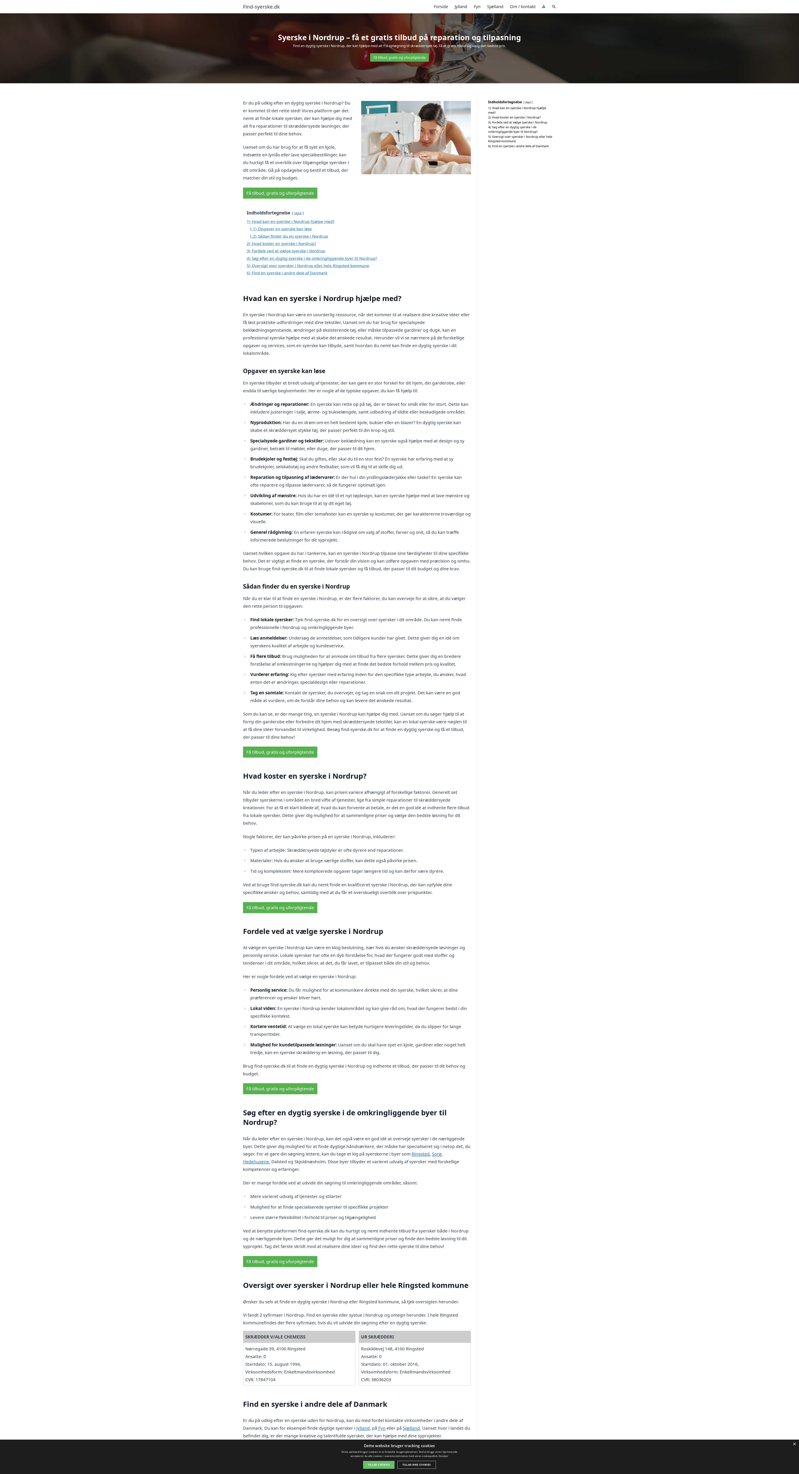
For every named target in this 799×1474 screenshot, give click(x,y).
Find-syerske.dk (261, 6)
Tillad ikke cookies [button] (416, 1465)
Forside (441, 6)
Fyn (477, 6)
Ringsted (421, 1154)
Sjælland (495, 6)
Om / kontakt (523, 6)
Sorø (437, 1154)
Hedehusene (256, 1161)
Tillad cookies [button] (379, 1465)
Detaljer (443, 1456)
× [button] (794, 1444)
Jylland (461, 6)
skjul (297, 213)
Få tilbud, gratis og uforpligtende (399, 57)
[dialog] (399, 1457)
